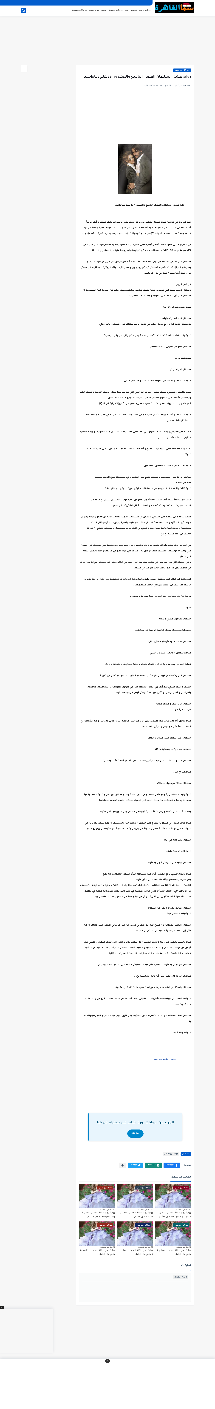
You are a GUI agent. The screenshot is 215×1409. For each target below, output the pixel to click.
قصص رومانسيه (97, 10)
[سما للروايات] (174, 7)
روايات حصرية (116, 10)
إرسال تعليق (180, 1277)
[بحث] (23, 10)
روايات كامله (145, 10)
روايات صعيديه (79, 10)
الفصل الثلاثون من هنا (165, 1059)
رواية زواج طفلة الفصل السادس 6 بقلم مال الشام (136, 1252)
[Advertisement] (107, 41)
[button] (172, 1165)
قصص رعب (131, 10)
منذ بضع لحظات (182, 1209)
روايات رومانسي (182, 70)
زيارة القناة (135, 1133)
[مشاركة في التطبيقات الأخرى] (122, 1165)
